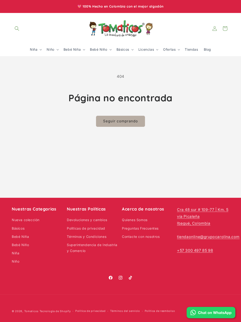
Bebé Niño (20, 245)
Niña (15, 253)
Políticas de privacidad (86, 228)
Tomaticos (31, 311)
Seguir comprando (120, 121)
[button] (17, 28)
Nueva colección (26, 220)
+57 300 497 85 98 (195, 250)
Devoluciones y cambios (87, 220)
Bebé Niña (20, 237)
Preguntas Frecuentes (140, 228)
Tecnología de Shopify (55, 311)
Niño (15, 261)
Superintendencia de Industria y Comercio (92, 248)
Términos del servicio (125, 311)
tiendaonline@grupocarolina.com (208, 236)
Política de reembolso (160, 311)
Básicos (18, 228)
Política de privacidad (90, 311)
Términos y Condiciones (86, 237)
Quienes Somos (135, 220)
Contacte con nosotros (141, 237)
